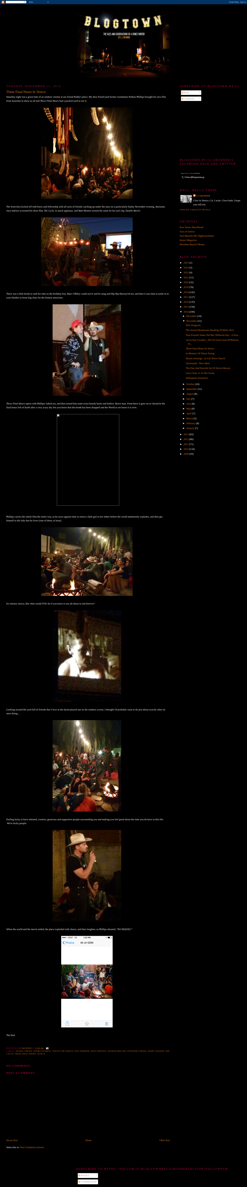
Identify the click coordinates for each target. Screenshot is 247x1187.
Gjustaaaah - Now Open (198, 363)
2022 (186, 272)
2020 (186, 282)
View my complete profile (195, 210)
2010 (186, 449)
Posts (186, 92)
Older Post (164, 1140)
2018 (186, 292)
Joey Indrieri (82, 1051)
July (188, 399)
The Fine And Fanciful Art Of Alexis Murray (208, 368)
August (190, 394)
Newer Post (12, 1140)
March (190, 418)
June (189, 403)
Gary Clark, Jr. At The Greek (200, 373)
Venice (41, 1054)
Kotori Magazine (188, 240)
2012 (186, 439)
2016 (186, 302)
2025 (186, 262)
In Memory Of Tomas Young (200, 353)
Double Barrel (42, 1051)
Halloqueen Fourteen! (197, 378)
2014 (186, 311)
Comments (189, 98)
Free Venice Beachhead (191, 227)
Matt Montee (98, 1051)
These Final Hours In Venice (200, 348)
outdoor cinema (137, 1051)
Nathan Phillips (117, 1051)
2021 (186, 277)
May (189, 408)
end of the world (62, 1051)
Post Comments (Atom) (32, 1147)
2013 (186, 434)
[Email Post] (47, 1048)
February (191, 423)
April (189, 413)
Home (88, 1140)
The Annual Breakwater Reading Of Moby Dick (210, 330)
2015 (186, 306)
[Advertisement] (210, 130)
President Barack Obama (192, 244)
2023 (186, 267)
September (192, 389)
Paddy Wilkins (156, 1051)
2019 (186, 287)
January (190, 428)
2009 (186, 454)
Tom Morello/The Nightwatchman (197, 236)
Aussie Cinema (24, 1051)
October (190, 384)
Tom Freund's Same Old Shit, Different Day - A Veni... (213, 335)
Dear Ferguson (193, 325)
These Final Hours (25, 1054)
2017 (186, 297)
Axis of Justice (187, 231)
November (192, 321)
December (191, 316)
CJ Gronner (203, 196)
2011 (186, 444)
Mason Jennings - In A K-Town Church (205, 358)
